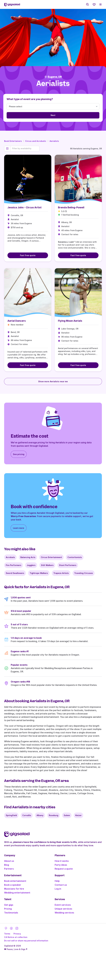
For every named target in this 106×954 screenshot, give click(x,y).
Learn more (18, 528)
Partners (9, 868)
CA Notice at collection (15, 937)
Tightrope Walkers (39, 573)
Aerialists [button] (53, 83)
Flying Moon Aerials (70, 320)
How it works (62, 861)
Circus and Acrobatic (35, 141)
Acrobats (10, 557)
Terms (7, 933)
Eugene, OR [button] (55, 77)
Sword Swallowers (15, 573)
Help (57, 881)
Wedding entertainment (17, 892)
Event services (63, 904)
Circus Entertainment (51, 557)
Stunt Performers (67, 565)
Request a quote (64, 868)
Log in (58, 888)
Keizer (78, 815)
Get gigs (8, 904)
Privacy (17, 933)
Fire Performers (13, 565)
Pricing (8, 908)
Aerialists (54, 141)
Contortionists (74, 557)
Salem (67, 815)
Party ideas (61, 864)
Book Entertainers (13, 141)
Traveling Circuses (83, 573)
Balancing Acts (27, 557)
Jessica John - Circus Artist (24, 207)
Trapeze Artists (61, 573)
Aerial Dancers (16, 320)
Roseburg (53, 815)
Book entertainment (15, 881)
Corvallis (26, 815)
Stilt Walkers (47, 565)
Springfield (11, 815)
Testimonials (11, 912)
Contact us (61, 884)
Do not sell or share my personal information (26, 940)
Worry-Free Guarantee (23, 516)
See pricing (18, 454)
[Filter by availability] (24, 148)
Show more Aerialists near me (53, 381)
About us (9, 861)
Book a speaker (12, 884)
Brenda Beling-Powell (71, 207)
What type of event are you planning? (30, 99)
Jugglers (31, 565)
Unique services (63, 908)
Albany (40, 815)
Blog (6, 864)
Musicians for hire (14, 888)
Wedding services (64, 912)
